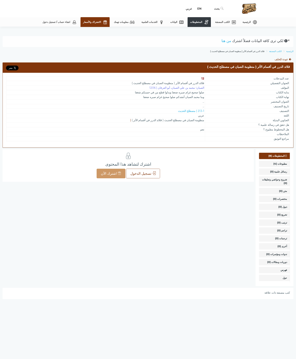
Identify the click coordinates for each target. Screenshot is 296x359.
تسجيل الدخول (141, 173)
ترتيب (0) (282, 222)
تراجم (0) (282, 230)
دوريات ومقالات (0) (277, 262)
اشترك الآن (109, 173)
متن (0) (283, 191)
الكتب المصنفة (275, 51)
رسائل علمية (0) (278, 171)
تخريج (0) (282, 214)
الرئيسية (289, 51)
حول (285, 277)
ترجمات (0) (281, 238)
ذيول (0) (282, 206)
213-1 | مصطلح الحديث (191, 111)
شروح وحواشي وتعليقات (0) (274, 181)
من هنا (226, 41)
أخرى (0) (282, 246)
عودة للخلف (282, 59)
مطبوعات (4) (280, 163)
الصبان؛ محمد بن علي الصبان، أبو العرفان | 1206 (176, 87)
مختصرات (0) (280, 198)
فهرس (284, 269)
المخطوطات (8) (276, 155)
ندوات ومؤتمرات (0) (276, 254)
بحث (217, 8)
